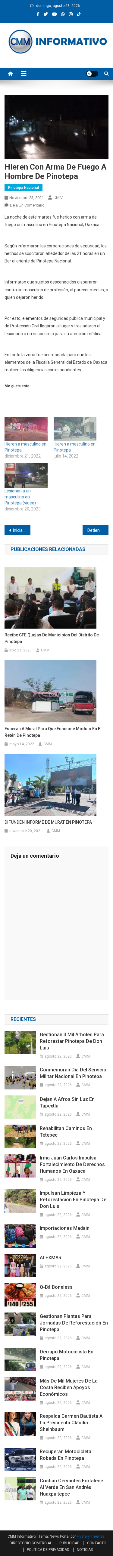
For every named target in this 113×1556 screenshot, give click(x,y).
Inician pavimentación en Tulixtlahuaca (21, 530)
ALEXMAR (50, 1257)
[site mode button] (92, 74)
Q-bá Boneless (56, 1287)
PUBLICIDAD (69, 1543)
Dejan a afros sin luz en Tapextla (67, 1102)
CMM (58, 197)
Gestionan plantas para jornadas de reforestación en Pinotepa (74, 1322)
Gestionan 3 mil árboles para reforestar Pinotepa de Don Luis (72, 1041)
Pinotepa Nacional (23, 187)
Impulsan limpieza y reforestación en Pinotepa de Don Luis (73, 1199)
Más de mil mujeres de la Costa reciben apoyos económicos (69, 1387)
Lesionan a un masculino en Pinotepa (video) (20, 497)
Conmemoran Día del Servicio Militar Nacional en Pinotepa (73, 1073)
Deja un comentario (27, 205)
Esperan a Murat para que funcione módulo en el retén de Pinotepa (53, 732)
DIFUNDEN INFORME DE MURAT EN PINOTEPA (48, 822)
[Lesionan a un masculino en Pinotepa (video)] (26, 475)
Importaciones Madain (64, 1228)
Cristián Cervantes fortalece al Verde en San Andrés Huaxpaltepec (71, 1487)
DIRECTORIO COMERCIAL (31, 1543)
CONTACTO (96, 1543)
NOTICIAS (85, 1550)
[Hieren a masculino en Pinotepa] (26, 429)
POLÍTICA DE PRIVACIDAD (48, 1550)
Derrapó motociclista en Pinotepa (66, 1355)
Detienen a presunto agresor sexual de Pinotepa (97, 530)
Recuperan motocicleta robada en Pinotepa (65, 1455)
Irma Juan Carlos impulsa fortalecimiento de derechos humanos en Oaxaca (72, 1164)
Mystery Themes (91, 1536)
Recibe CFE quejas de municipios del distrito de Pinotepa (52, 638)
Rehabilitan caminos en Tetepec (66, 1132)
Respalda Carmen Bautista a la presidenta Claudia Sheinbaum (71, 1422)
